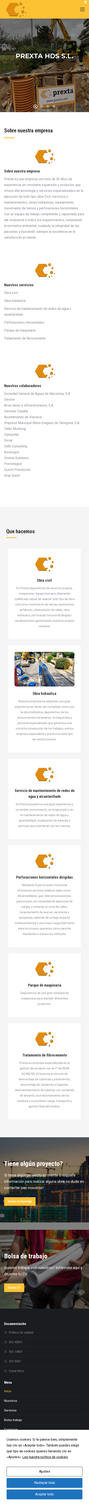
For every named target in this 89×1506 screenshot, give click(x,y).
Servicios (10, 1410)
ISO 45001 (16, 1342)
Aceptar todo (44, 1494)
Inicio (7, 1391)
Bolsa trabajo (13, 1420)
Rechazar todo (44, 1483)
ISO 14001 (16, 1352)
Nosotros (10, 1401)
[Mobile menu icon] (82, 9)
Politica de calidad (21, 1332)
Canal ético (16, 1371)
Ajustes (44, 1471)
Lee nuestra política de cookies (45, 1457)
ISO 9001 (15, 1361)
